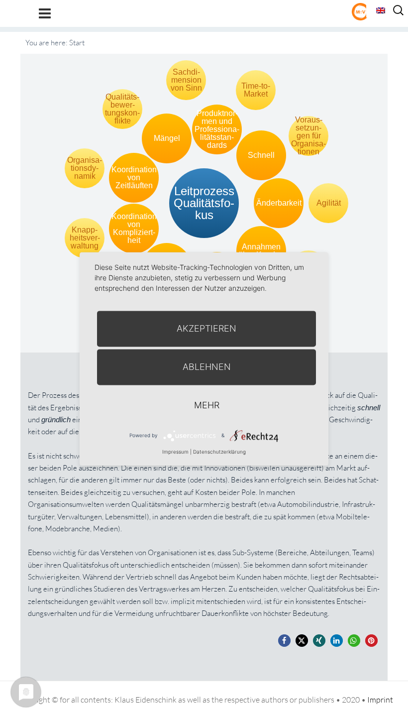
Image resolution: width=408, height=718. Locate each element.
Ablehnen (207, 366)
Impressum (175, 452)
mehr (206, 405)
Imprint (380, 700)
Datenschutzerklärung (219, 452)
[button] (284, 640)
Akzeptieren (206, 328)
